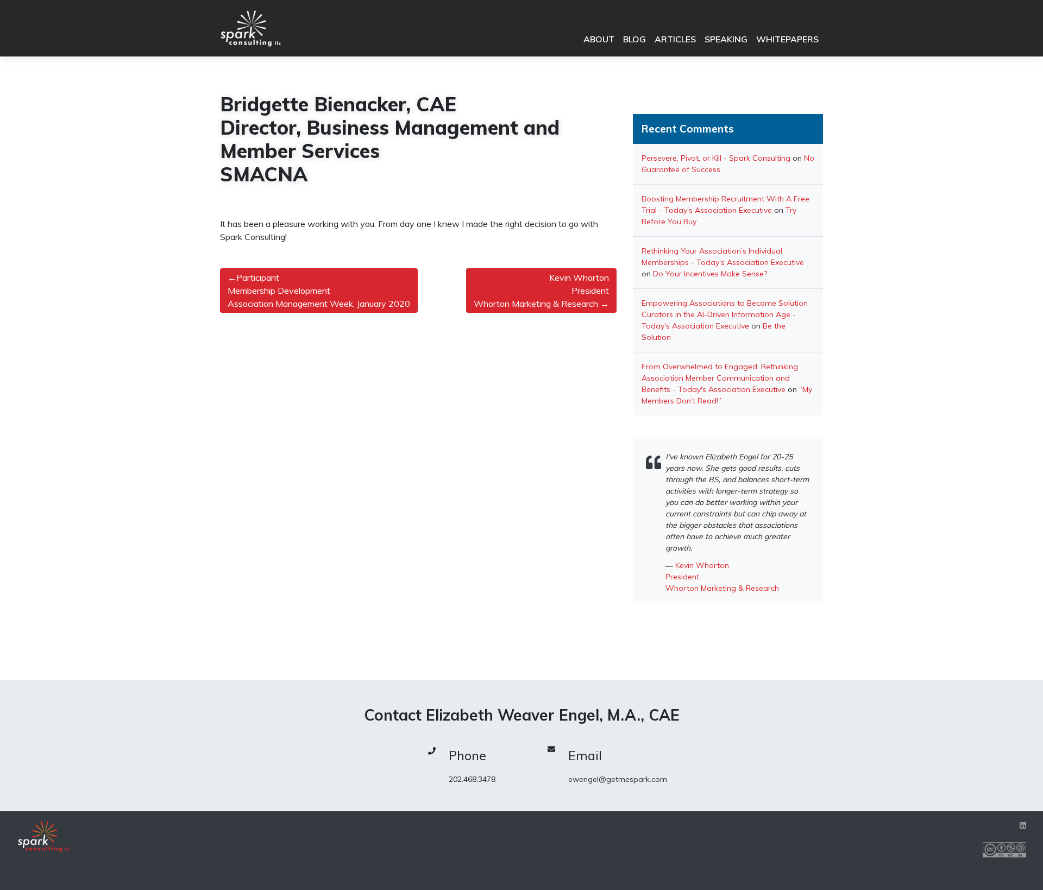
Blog (634, 39)
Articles (675, 39)
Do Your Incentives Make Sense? (710, 274)
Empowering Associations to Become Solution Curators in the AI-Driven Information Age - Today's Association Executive (725, 314)
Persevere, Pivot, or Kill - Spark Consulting (716, 158)
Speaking (726, 39)
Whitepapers (787, 39)
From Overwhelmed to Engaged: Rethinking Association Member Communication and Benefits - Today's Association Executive (720, 378)
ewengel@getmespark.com (617, 779)
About (598, 39)
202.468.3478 (472, 779)
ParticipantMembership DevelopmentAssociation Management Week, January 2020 (319, 290)
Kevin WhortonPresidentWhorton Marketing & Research (541, 290)
